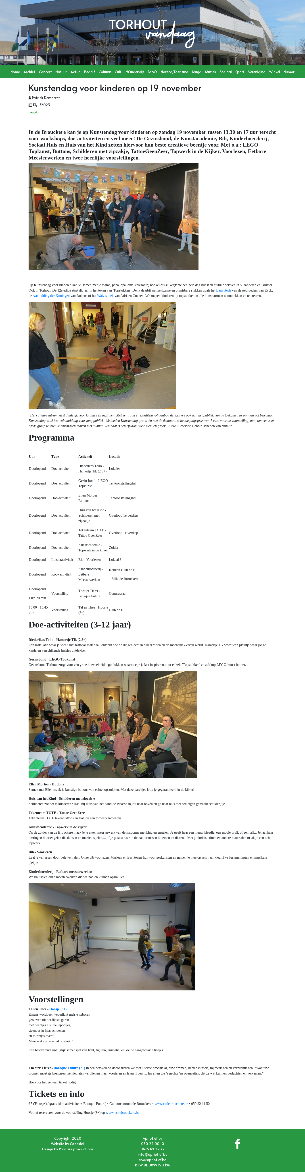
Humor (289, 71)
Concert (45, 71)
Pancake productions (76, 1148)
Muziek (210, 71)
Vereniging (256, 71)
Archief (29, 71)
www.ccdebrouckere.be (171, 1104)
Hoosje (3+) (58, 1009)
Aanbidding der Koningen (51, 296)
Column (105, 71)
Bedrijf (89, 71)
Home (15, 71)
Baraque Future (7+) (69, 1068)
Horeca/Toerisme (174, 71)
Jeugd (196, 71)
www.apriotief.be (152, 1159)
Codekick (77, 1143)
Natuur (61, 71)
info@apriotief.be (152, 1154)
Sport (239, 71)
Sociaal (226, 71)
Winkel (274, 71)
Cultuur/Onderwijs (129, 71)
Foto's (152, 71)
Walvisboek (105, 296)
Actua (76, 71)
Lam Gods (223, 290)
